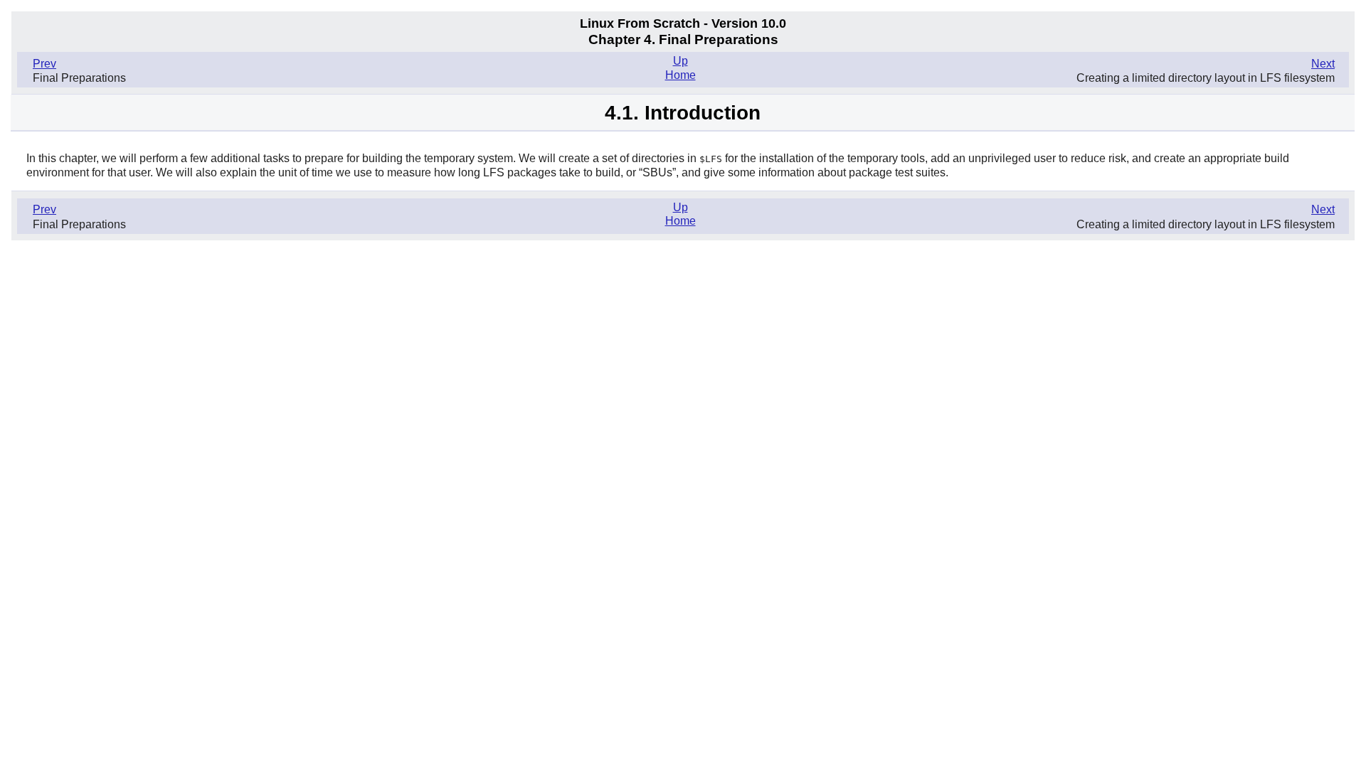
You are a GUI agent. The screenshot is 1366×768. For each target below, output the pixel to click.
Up (680, 61)
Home (680, 75)
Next (1323, 64)
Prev (44, 64)
